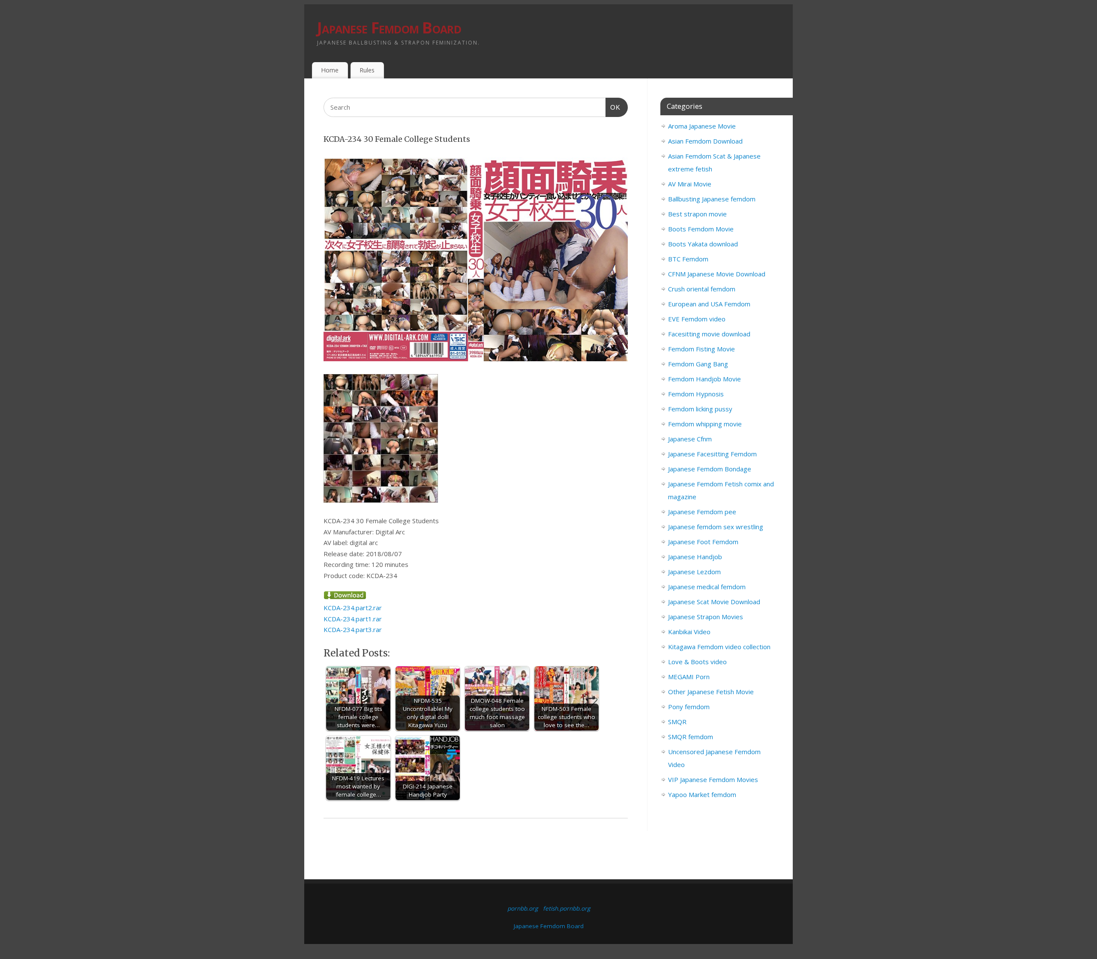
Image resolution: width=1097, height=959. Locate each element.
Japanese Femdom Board (389, 27)
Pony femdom (689, 706)
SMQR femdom (690, 736)
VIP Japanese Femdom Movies (713, 779)
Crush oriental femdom (701, 289)
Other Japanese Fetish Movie (711, 691)
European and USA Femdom (709, 304)
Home (330, 70)
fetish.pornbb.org (566, 908)
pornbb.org (522, 908)
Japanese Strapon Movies (705, 616)
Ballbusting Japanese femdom (711, 199)
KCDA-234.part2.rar (353, 607)
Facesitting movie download (709, 334)
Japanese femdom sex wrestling (715, 526)
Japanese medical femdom (707, 586)
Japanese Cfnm (690, 439)
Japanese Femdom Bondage (709, 469)
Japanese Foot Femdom (703, 541)
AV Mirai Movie (689, 184)
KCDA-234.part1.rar (353, 618)
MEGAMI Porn (689, 676)
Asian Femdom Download (705, 141)
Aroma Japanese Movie (702, 126)
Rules (367, 70)
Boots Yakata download (703, 244)
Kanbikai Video (689, 631)
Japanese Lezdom (694, 571)
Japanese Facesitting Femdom (712, 454)
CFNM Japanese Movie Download (716, 274)
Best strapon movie (697, 214)
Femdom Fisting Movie (701, 349)
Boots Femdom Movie (701, 229)
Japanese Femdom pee (702, 511)
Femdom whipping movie (705, 424)
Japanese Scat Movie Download (714, 601)
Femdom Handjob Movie (704, 379)
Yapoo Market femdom (702, 794)
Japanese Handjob (695, 556)
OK (613, 107)
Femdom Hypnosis (696, 394)
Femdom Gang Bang (698, 364)
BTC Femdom (688, 259)
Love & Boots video (697, 661)
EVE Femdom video (696, 319)
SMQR (677, 721)
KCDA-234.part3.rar (353, 629)
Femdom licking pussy (700, 409)
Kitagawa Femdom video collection (719, 646)
